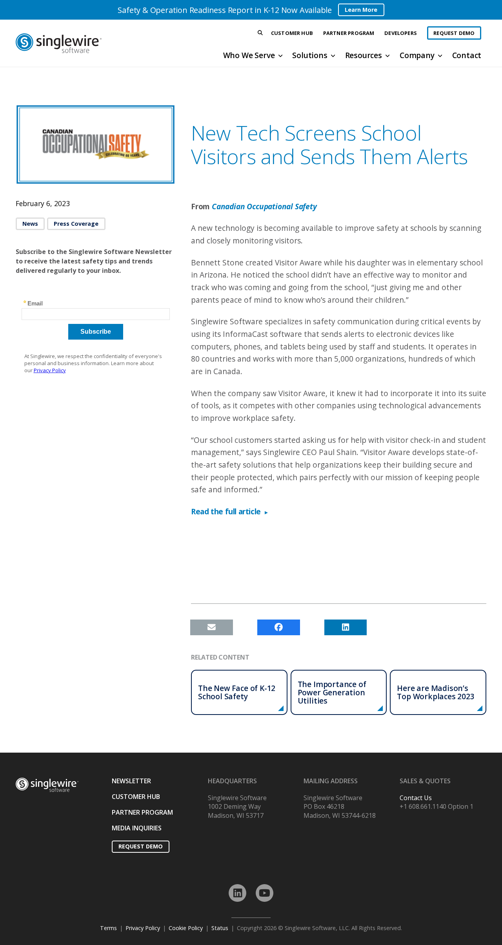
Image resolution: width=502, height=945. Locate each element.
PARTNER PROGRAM (142, 812)
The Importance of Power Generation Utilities (332, 692)
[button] (260, 33)
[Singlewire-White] (47, 785)
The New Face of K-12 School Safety (236, 692)
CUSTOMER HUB (136, 796)
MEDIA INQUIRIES (137, 828)
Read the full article (226, 511)
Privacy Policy (143, 928)
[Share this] (278, 627)
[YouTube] (264, 893)
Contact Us (416, 797)
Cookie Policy (186, 928)
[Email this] (211, 627)
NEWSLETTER (131, 781)
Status (219, 928)
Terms (108, 928)
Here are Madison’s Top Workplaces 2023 (435, 692)
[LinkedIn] (237, 893)
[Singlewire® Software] (88, 43)
